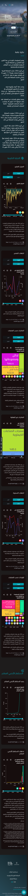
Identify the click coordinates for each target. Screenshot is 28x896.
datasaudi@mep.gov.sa (19, 884)
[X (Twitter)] (1, 447)
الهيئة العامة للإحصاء (12, 480)
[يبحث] (6, 5)
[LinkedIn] (1, 444)
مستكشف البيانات (13, 866)
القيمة (18, 173)
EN (12, 5)
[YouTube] (1, 458)
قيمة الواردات (16, 244)
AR (9, 5)
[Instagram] (1, 451)
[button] (1, 448)
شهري (8, 177)
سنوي (18, 177)
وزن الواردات (17, 562)
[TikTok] (1, 454)
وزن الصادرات (16, 319)
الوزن (8, 173)
